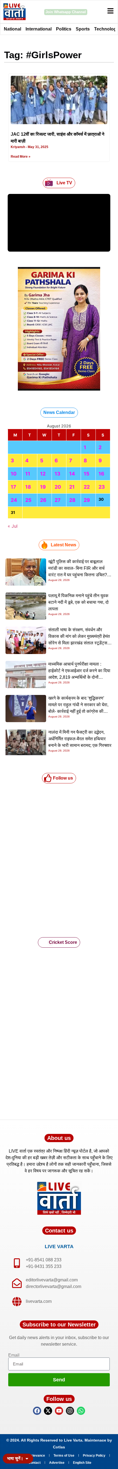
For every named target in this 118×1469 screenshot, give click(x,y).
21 (72, 487)
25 (28, 500)
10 (13, 474)
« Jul (13, 526)
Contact (34, 1463)
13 (57, 474)
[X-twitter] (48, 1411)
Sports (83, 29)
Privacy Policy (94, 1455)
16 (101, 474)
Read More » (20, 156)
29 (87, 500)
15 (86, 474)
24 (14, 500)
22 (87, 487)
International (39, 29)
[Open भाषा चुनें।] (27, 1458)
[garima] (59, 389)
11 (27, 474)
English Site (82, 1463)
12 (43, 474)
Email (13, 1355)
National (12, 29)
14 (72, 474)
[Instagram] (70, 1411)
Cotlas (59, 1447)
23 (102, 487)
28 (72, 500)
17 (13, 487)
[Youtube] (59, 1411)
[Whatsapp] (81, 1411)
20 (58, 487)
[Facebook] (37, 1411)
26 (43, 500)
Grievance (37, 1455)
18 (28, 487)
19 (43, 487)
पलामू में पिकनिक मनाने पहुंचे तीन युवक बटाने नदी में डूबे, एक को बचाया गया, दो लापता (78, 602)
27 (58, 500)
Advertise (56, 1463)
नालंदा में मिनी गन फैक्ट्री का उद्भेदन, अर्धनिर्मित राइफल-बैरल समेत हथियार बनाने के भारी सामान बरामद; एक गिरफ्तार (79, 739)
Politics (63, 29)
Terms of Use (64, 1455)
